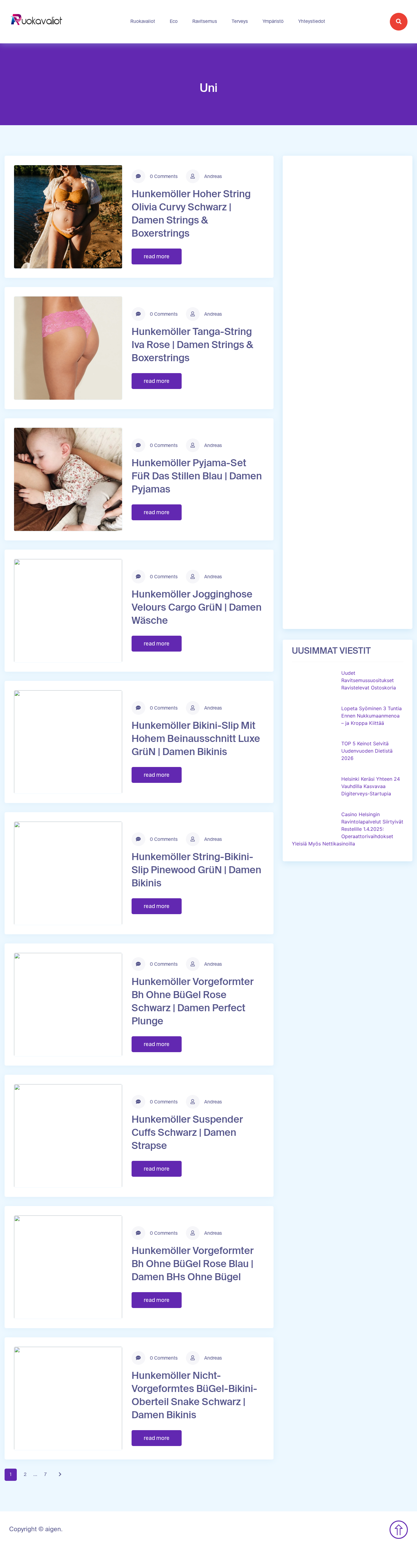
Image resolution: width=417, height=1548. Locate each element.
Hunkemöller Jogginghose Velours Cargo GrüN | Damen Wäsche (197, 608)
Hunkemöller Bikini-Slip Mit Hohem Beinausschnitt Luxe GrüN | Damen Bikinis (196, 739)
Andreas (212, 176)
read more (156, 256)
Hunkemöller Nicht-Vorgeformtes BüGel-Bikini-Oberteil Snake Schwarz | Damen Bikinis (194, 1395)
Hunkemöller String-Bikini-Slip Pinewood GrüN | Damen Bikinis (196, 870)
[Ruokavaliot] (37, 21)
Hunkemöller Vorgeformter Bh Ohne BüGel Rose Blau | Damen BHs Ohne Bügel (193, 1264)
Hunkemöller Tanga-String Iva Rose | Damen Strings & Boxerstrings (192, 345)
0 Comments (163, 176)
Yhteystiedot (311, 21)
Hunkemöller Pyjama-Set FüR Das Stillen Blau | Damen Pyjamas (197, 477)
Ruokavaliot (142, 21)
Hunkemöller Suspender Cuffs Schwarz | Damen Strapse (187, 1133)
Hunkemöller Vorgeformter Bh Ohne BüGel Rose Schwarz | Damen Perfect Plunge (193, 1002)
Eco (174, 21)
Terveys (240, 21)
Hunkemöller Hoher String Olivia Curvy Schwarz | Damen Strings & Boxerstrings (191, 214)
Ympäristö (273, 21)
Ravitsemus (204, 21)
